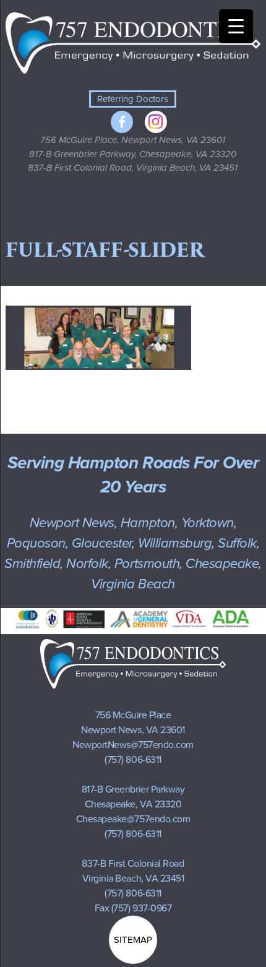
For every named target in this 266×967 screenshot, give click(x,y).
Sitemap (133, 939)
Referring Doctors (132, 99)
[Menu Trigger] (236, 26)
